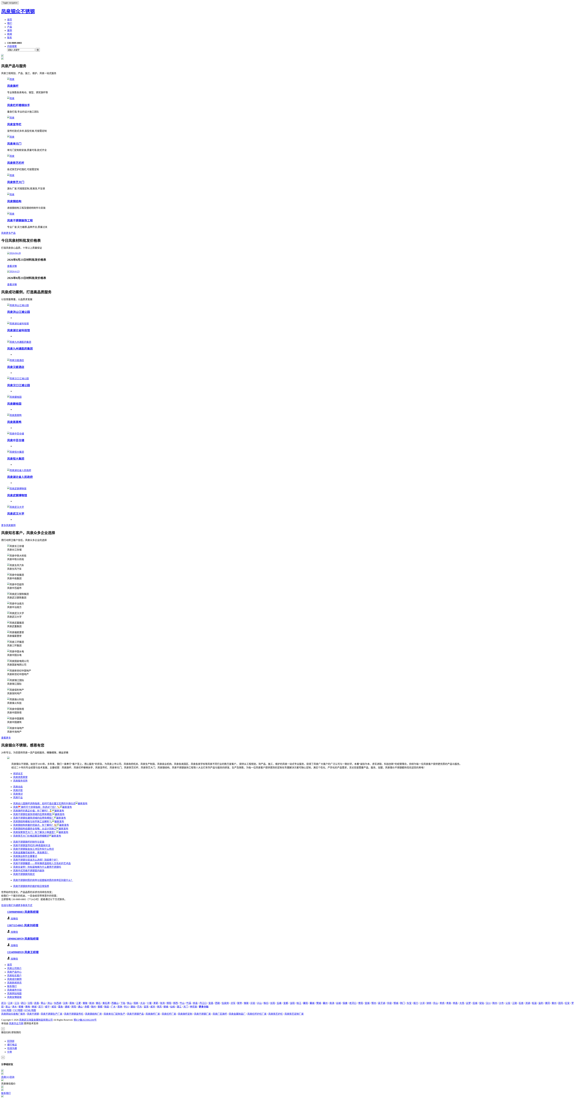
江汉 (16, 1003)
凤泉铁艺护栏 (275, 1014)
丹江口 (203, 1003)
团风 (560, 1003)
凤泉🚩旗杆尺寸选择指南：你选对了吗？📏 (36, 807)
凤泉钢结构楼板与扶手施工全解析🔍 (32, 821)
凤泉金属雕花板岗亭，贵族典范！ (31, 852)
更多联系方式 (25, 905)
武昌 (36, 1003)
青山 (43, 1003)
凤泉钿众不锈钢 (18, 11)
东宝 (409, 1003)
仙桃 (172, 1006)
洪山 (49, 1003)
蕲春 (21, 1006)
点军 (233, 1003)
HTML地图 (30, 1010)
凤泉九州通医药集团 (20, 348)
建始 (133, 1006)
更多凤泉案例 (8, 525)
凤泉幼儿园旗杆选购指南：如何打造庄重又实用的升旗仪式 (44, 803)
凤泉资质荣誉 (20, 777)
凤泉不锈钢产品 (135, 1014)
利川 (126, 1006)
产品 (9, 27)
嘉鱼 (60, 1006)
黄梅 (27, 1006)
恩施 (119, 1006)
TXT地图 (18, 1010)
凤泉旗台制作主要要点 (25, 856)
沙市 (501, 1003)
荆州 (494, 1003)
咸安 (54, 1006)
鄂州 (373, 1003)
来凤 (159, 1006)
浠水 (14, 1006)
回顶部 (10, 1041)
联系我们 (12, 986)
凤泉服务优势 (20, 780)
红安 (567, 1003)
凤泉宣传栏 (14, 124)
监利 (540, 1003)
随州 (93, 1006)
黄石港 (106, 1003)
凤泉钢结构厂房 (93, 1014)
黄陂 (85, 1003)
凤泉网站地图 (14, 993)
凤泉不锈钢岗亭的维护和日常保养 (31, 886)
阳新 (136, 1003)
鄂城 (396, 1003)
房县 (195, 1003)
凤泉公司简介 (14, 968)
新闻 (9, 34)
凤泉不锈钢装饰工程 (20, 220)
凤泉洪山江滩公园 (18, 312)
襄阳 (305, 1003)
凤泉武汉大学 (15, 513)
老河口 (352, 1003)
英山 (7, 1006)
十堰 (149, 1003)
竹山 (182, 1003)
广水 (113, 1006)
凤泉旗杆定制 (185, 1014)
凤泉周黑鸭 (14, 422)
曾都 (100, 1006)
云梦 (468, 1003)
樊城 (318, 1003)
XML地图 (6, 1010)
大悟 (461, 1003)
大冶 (142, 1003)
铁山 (129, 1003)
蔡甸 (71, 1003)
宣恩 (146, 1006)
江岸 (10, 1003)
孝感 (442, 1003)
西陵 (217, 1003)
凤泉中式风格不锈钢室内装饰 (28, 870)
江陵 (514, 1003)
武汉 (3, 1003)
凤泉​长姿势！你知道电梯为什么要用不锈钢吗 (37, 867)
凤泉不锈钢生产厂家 (51, 1014)
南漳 (331, 1003)
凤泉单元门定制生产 (114, 1014)
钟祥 (428, 1003)
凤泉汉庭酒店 (15, 367)
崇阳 (73, 1006)
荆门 (402, 1003)
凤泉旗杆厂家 (153, 1014)
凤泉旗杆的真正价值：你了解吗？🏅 (32, 810)
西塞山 (115, 1003)
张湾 (162, 1003)
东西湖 (57, 1003)
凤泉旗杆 (13, 85)
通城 (67, 1006)
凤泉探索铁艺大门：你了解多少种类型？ (34, 832)
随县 (106, 1006)
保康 (345, 1003)
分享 (9, 1052)
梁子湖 (381, 1003)
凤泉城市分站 (14, 990)
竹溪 (188, 1003)
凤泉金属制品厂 (237, 1014)
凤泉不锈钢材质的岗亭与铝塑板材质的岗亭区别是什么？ (43, 880)
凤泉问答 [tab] (18, 790)
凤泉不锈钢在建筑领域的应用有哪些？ (33, 818)
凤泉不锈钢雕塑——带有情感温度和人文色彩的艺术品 (42, 863)
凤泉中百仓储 (15, 440)
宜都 (285, 1003)
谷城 (338, 1003)
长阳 (272, 1003)
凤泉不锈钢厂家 (202, 1014)
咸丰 (152, 1006)
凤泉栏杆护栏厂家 (257, 1014)
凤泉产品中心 (14, 972)
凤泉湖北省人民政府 (20, 477)
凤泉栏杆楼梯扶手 (18, 105)
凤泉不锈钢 (33, 1014)
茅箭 (155, 1003)
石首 (521, 1003)
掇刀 (415, 1003)
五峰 (279, 1003)
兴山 (259, 1003)
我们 (9, 23)
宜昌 (210, 1003)
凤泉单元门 (14, 143)
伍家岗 (225, 1003)
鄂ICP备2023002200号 (85, 1020)
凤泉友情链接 (14, 997)
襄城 (312, 1003)
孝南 (448, 1003)
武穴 (40, 1006)
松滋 (534, 1003)
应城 (475, 1003)
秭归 (266, 1003)
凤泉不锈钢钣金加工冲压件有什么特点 (33, 849)
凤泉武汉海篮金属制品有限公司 (36, 1020)
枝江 (298, 1003)
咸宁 (47, 1006)
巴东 (139, 1006)
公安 (508, 1003)
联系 (9, 37)
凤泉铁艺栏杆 (15, 162)
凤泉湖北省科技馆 (18, 330)
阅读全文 (18, 773)
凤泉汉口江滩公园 (18, 385)
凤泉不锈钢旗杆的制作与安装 (28, 842)
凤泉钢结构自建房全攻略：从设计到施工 (34, 828)
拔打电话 (12, 1044)
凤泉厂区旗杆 (220, 1014)
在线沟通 (12, 1048)
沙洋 (422, 1003)
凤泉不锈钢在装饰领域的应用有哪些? (33, 814)
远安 (252, 1003)
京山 (435, 1003)
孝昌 (455, 1003)
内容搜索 (12, 46)
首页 (9, 19)
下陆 (122, 1003)
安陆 (481, 1003)
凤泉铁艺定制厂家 (294, 1014)
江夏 (78, 1003)
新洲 (91, 1003)
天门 (185, 1006)
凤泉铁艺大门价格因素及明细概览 (31, 836)
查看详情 (12, 266)
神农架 (193, 1006)
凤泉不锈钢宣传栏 (73, 1014)
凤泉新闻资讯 (14, 982)
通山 (80, 1006)
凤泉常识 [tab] (18, 794)
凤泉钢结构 (14, 201)
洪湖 (527, 1003)
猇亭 (239, 1003)
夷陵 (246, 1003)
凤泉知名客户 (14, 975)
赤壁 (86, 1006)
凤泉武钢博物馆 (17, 495)
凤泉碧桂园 (14, 403)
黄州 (554, 1003)
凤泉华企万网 (16, 1023)
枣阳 (360, 1003)
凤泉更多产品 (8, 233)
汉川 (488, 1003)
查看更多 (6, 738)
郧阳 (169, 1003)
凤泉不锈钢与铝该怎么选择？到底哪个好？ (36, 860)
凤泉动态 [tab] (18, 786)
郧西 (175, 1003)
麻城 (34, 1006)
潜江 (179, 1006)
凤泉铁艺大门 (15, 182)
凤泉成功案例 (14, 979)
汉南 (65, 1003)
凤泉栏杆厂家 (169, 1014)
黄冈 (547, 1003)
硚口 (23, 1003)
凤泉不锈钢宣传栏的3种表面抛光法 (31, 845)
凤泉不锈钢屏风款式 (24, 874)
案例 (9, 30)
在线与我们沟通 (9, 905)
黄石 (98, 1003)
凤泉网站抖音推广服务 (13, 1014)
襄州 (325, 1003)
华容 (389, 1003)
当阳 (292, 1003)
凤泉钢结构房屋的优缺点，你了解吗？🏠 (35, 825)
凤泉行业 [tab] (18, 797)
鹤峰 (166, 1006)
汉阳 (30, 1003)
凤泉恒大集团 (15, 458)
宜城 (367, 1003)
